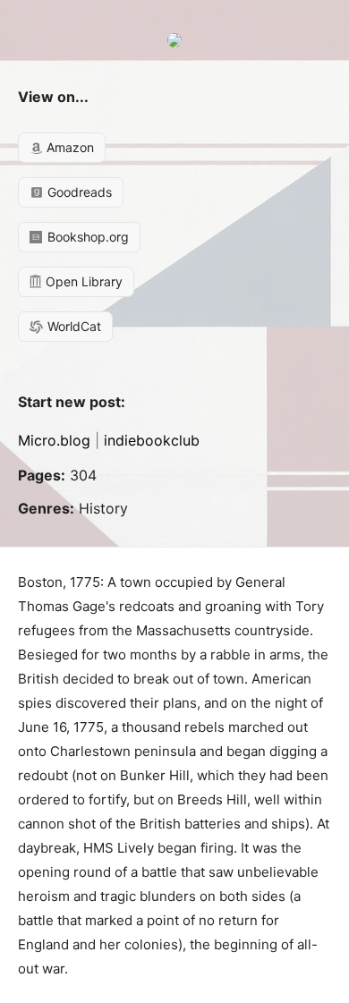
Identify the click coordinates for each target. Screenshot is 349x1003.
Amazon (68, 147)
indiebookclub (152, 440)
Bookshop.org (86, 236)
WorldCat (72, 326)
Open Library (82, 281)
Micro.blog (54, 440)
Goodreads (78, 192)
